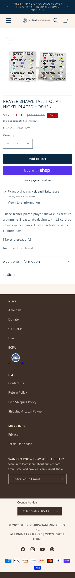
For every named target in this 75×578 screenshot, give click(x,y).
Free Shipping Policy (22, 402)
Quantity (8, 135)
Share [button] (11, 274)
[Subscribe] (61, 479)
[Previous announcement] (7, 6)
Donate (13, 319)
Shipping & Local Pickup (25, 411)
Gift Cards (15, 329)
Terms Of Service (20, 444)
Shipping (7, 120)
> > (16, 362)
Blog (11, 338)
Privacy (13, 434)
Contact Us (16, 383)
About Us (14, 310)
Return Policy (17, 392)
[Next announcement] (67, 6)
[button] (8, 20)
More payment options (37, 180)
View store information (24, 202)
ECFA (12, 347)
